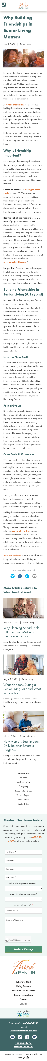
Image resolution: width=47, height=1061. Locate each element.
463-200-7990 (30, 1023)
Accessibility (34, 1054)
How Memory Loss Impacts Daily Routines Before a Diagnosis (21, 745)
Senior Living (25, 44)
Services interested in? (23, 904)
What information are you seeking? (23, 894)
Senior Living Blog (23, 994)
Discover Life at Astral (23, 990)
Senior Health (24, 799)
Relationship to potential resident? (23, 883)
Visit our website (12, 555)
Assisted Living (23, 781)
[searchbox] (23, 910)
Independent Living (23, 790)
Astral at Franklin (15, 104)
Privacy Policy (24, 1054)
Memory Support (27, 736)
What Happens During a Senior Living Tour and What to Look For (22, 688)
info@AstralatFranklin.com (23, 1030)
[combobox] (23, 910)
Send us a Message (23, 949)
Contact (23, 1003)
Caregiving (24, 786)
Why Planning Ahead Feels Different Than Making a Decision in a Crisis (21, 632)
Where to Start (23, 981)
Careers (24, 999)
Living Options (23, 986)
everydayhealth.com (15, 262)
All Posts (23, 777)
